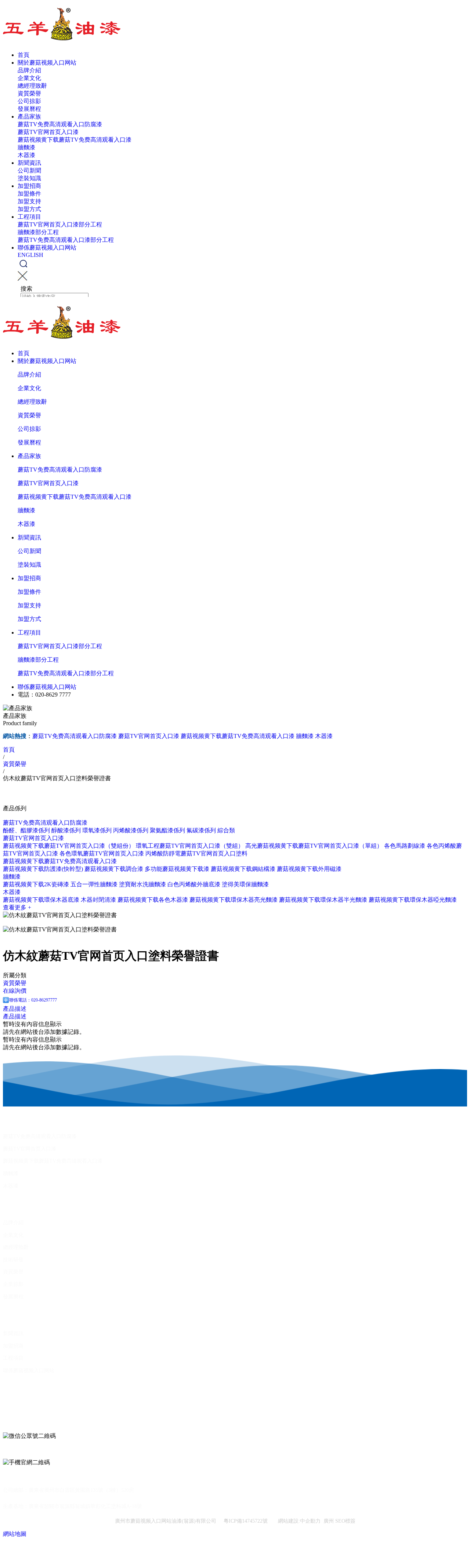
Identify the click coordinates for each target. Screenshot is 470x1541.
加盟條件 (29, 193)
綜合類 (226, 830)
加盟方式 (29, 209)
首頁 (23, 55)
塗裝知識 (29, 178)
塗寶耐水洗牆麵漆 (142, 884)
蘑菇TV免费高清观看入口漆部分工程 (66, 240)
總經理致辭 (32, 86)
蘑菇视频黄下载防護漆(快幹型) (43, 869)
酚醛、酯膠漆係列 (26, 830)
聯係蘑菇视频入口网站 (47, 247)
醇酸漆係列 (66, 830)
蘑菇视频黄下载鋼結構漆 (243, 869)
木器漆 (26, 155)
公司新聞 (29, 170)
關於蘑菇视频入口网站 (47, 62)
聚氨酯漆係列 (167, 830)
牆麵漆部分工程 (38, 232)
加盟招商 (29, 186)
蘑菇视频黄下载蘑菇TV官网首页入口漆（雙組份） (68, 846)
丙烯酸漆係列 (130, 830)
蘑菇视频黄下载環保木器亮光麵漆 (233, 900)
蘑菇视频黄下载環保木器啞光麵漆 (413, 900)
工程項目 (29, 217)
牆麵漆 (26, 147)
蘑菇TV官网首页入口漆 (48, 132)
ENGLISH (30, 255)
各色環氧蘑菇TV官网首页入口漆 (101, 853)
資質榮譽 (29, 93)
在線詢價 (14, 991)
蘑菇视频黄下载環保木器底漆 (41, 900)
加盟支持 (29, 201)
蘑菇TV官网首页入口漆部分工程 (60, 224)
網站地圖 (14, 1534)
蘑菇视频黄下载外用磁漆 (309, 869)
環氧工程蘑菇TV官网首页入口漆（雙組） (190, 846)
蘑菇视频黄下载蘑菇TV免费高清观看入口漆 (74, 140)
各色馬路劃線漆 (404, 846)
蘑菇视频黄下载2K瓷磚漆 (36, 884)
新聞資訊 (29, 163)
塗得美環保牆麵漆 (245, 884)
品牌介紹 (29, 70)
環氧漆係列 (97, 830)
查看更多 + (17, 907)
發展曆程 (29, 109)
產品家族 (29, 116)
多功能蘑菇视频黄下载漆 (177, 869)
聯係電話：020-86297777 (33, 1000)
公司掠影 (29, 101)
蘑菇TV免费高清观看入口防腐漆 (60, 124)
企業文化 (29, 78)
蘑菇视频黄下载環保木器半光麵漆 (323, 900)
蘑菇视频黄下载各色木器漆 (153, 900)
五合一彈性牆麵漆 (94, 884)
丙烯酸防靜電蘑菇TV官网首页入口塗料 (196, 853)
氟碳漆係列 (201, 830)
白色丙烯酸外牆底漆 (193, 884)
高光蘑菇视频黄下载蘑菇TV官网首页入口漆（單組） (314, 846)
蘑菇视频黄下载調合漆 (113, 869)
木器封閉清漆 (98, 900)
